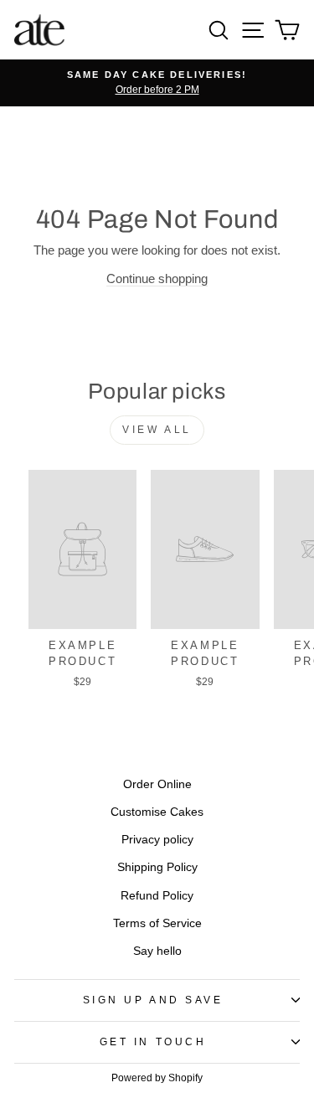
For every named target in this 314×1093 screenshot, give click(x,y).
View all (157, 430)
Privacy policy (157, 839)
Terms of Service (157, 923)
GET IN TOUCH (153, 1041)
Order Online (157, 784)
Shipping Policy (157, 867)
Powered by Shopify (157, 1078)
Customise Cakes (157, 812)
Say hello (157, 951)
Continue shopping (157, 279)
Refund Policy (157, 895)
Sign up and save (153, 999)
